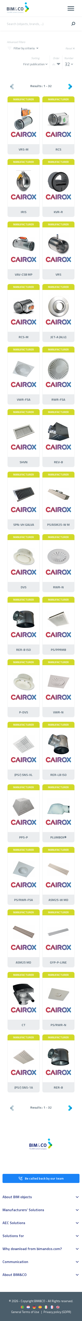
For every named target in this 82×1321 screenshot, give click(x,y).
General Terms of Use (25, 1312)
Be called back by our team (44, 1178)
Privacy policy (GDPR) (57, 1312)
